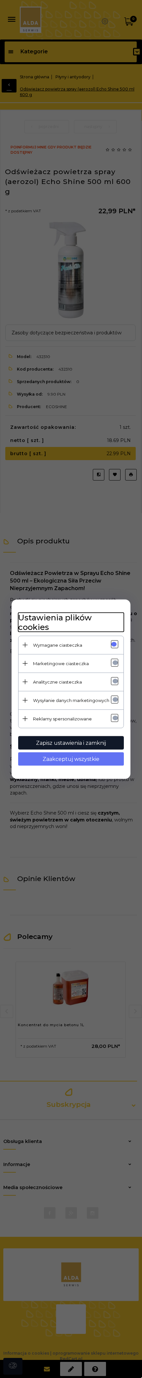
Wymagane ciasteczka (57, 644)
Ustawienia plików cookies (55, 622)
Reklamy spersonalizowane (62, 718)
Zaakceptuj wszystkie (71, 759)
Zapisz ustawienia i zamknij (71, 743)
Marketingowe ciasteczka (61, 663)
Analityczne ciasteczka (57, 681)
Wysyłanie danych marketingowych (71, 700)
